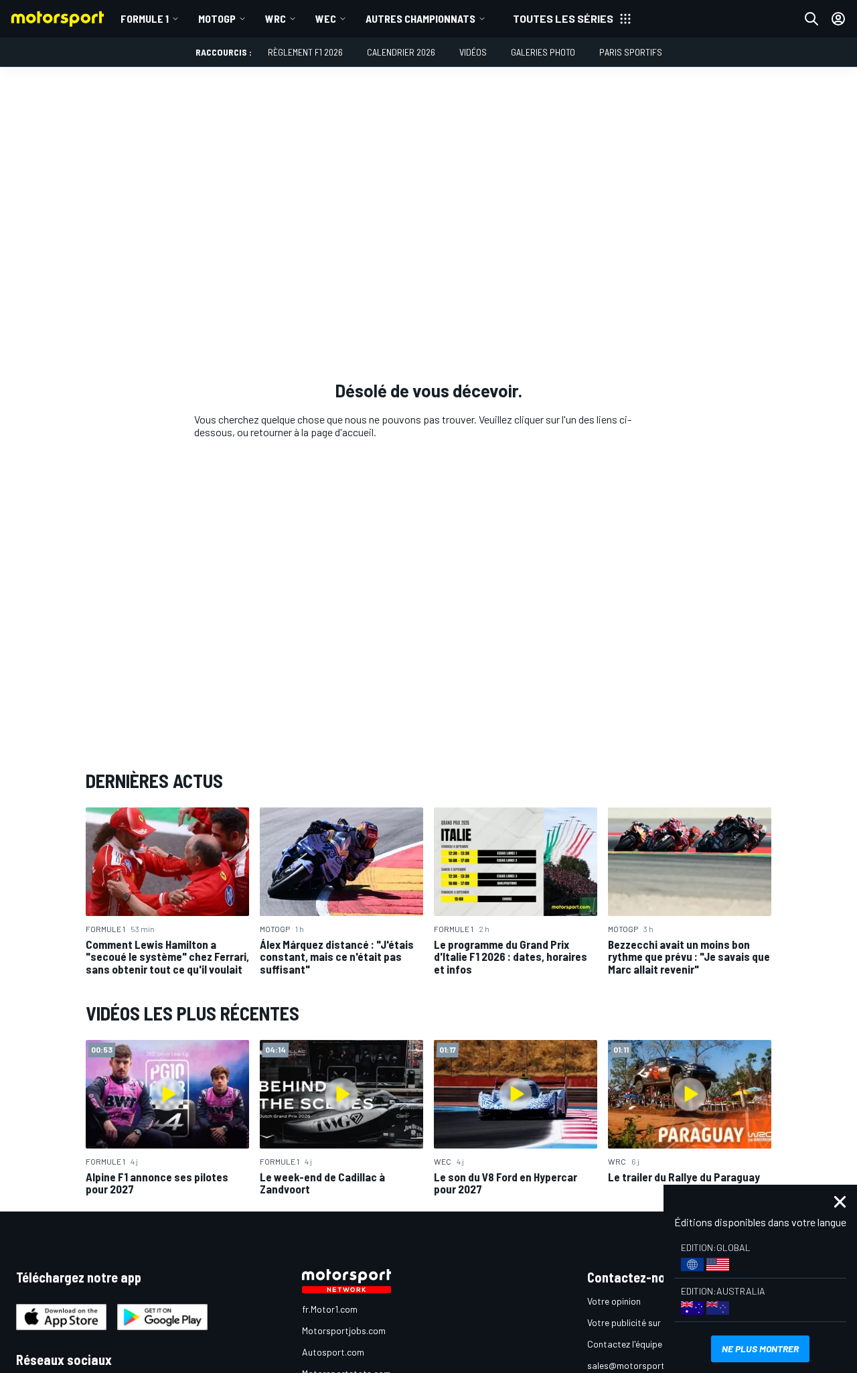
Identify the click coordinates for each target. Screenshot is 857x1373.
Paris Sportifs (630, 52)
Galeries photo (543, 52)
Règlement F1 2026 (305, 52)
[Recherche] (811, 18)
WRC (275, 18)
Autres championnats (420, 18)
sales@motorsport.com (635, 1365)
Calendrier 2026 (401, 52)
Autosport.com (333, 1352)
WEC (325, 18)
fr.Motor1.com (330, 1309)
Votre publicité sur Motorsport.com (658, 1322)
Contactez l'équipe (624, 1344)
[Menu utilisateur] (838, 18)
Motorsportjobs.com (344, 1330)
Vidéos (473, 52)
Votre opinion (614, 1301)
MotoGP (217, 18)
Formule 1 (145, 18)
